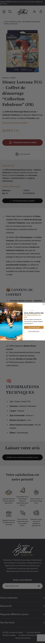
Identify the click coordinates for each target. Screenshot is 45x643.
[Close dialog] (44, 304)
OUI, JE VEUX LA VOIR (33, 327)
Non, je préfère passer (33, 331)
